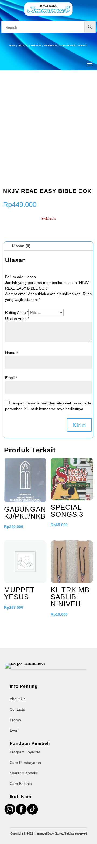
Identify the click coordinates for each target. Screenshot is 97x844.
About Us (23, 45)
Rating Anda (16, 312)
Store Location (67, 45)
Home (12, 45)
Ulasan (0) (21, 246)
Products (36, 45)
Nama (11, 352)
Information (50, 45)
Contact (82, 45)
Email (11, 378)
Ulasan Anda (17, 318)
